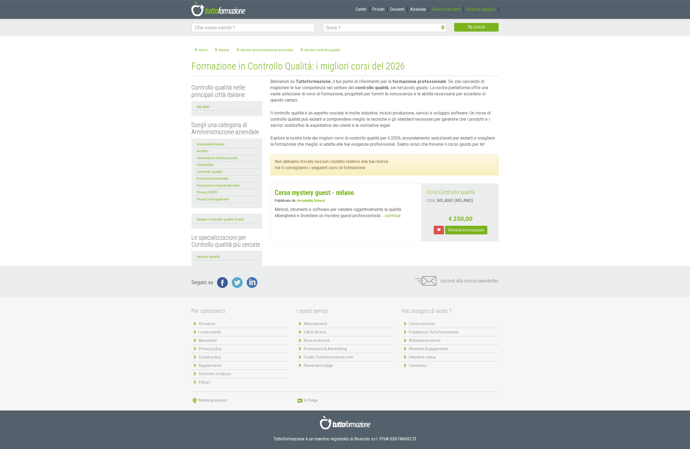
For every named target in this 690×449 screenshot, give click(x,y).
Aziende (418, 9)
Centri (361, 9)
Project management (213, 199)
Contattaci (418, 365)
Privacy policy (210, 349)
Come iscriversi (422, 324)
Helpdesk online (422, 357)
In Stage (310, 400)
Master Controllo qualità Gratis (220, 219)
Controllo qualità (209, 172)
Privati (378, 9)
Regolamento (210, 365)
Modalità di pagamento (428, 349)
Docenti (397, 9)
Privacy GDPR (207, 192)
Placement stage (318, 365)
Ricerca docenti (446, 9)
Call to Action (315, 332)
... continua (391, 215)
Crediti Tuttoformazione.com (328, 357)
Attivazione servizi (424, 340)
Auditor (202, 151)
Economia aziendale (212, 178)
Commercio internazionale (217, 158)
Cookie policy (210, 357)
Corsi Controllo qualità (450, 192)
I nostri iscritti (210, 332)
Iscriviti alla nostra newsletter (469, 281)
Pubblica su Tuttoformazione (433, 332)
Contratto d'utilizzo (215, 374)
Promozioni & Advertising (325, 349)
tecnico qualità (208, 257)
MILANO (203, 107)
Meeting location (212, 400)
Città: (431, 200)
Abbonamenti (315, 324)
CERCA (478, 27)
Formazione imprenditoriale (218, 185)
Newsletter (208, 340)
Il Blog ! (204, 382)
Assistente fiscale (211, 144)
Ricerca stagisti (481, 9)
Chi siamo (207, 324)
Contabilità (205, 165)
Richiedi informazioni (466, 230)
